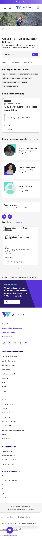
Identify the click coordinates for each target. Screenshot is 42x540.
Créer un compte (8, 332)
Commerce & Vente (8, 404)
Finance (4, 391)
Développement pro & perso (10, 357)
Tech (3, 382)
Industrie (4, 408)
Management (6, 369)
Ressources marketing (13, 2)
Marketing (5, 378)
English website (30, 509)
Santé (4, 434)
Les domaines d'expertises (12, 328)
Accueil (4, 277)
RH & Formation (6, 387)
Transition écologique (8, 365)
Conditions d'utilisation (23, 506)
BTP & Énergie (6, 417)
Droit (3, 395)
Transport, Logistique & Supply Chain (13, 430)
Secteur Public (6, 413)
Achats (4, 400)
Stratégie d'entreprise (8, 361)
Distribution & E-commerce (10, 426)
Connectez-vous (8, 337)
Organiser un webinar (29, 2)
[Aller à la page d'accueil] (24, 8)
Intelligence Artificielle (8, 374)
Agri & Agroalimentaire (9, 421)
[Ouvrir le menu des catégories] (4, 8)
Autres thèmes (6, 439)
